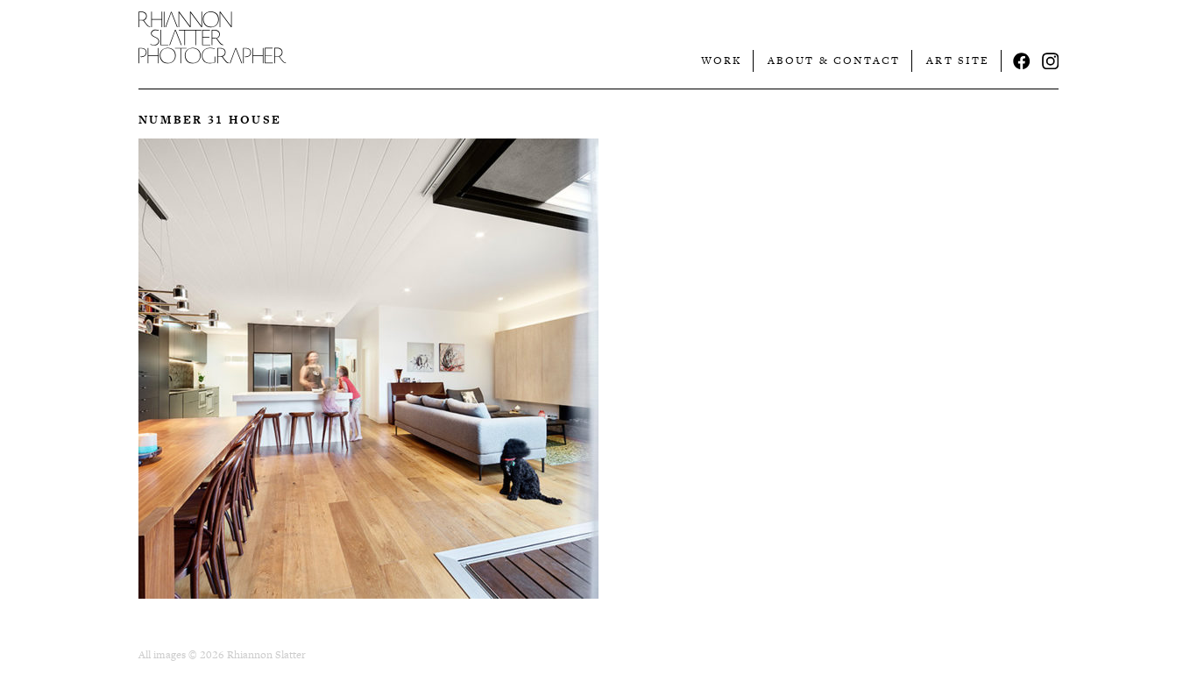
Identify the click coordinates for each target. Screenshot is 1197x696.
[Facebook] (1022, 61)
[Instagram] (1050, 61)
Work (721, 60)
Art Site (957, 60)
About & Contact (834, 60)
